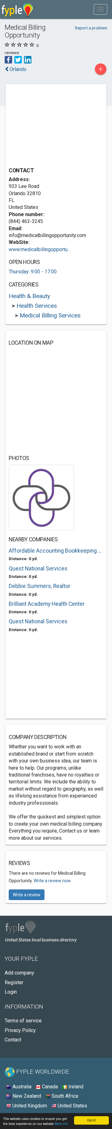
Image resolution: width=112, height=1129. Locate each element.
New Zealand (26, 1096)
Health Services (36, 305)
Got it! (91, 1120)
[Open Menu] (100, 9)
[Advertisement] (55, 126)
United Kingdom (29, 1106)
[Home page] (17, 9)
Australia (21, 1087)
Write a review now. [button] (52, 880)
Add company (19, 973)
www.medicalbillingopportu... (39, 249)
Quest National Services (38, 568)
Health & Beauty (29, 296)
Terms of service (23, 1021)
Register (14, 982)
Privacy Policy (20, 1030)
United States (71, 1106)
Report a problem (91, 27)
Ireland (75, 1087)
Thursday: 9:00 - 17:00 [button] (33, 272)
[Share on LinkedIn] (27, 59)
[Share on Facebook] (8, 59)
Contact (13, 1040)
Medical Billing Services (50, 315)
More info (61, 1123)
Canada (49, 1087)
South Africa (64, 1096)
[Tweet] (18, 59)
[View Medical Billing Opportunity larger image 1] (41, 497)
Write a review (26, 894)
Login (11, 992)
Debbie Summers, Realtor (39, 586)
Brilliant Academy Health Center (47, 604)
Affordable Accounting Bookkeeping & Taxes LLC (56, 551)
